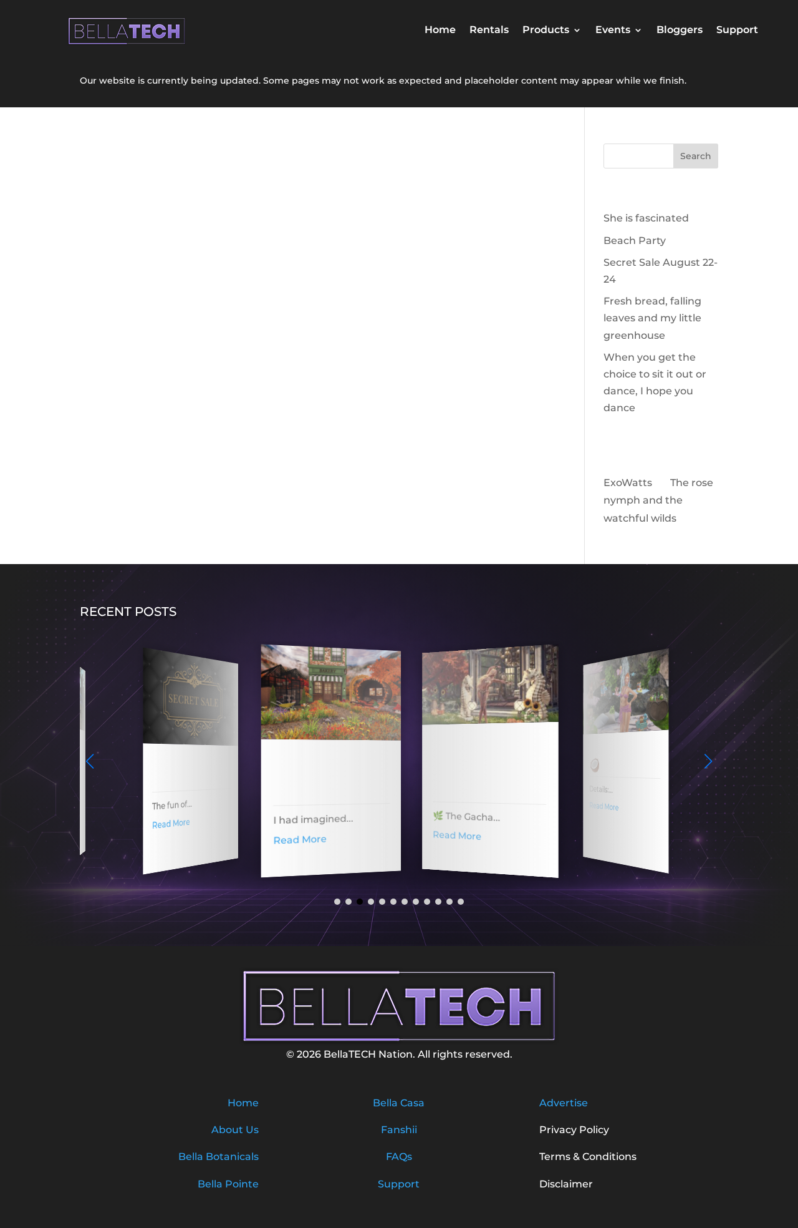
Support (737, 31)
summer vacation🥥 (610, 756)
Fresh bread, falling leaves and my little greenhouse (652, 318)
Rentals (489, 31)
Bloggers (679, 31)
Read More (163, 823)
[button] (708, 761)
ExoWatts (627, 483)
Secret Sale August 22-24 (181, 770)
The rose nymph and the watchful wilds (658, 501)
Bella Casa (399, 1103)
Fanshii (399, 1130)
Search (695, 156)
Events (612, 31)
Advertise (563, 1103)
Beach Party (634, 240)
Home (440, 31)
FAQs (399, 1156)
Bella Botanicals (218, 1156)
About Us (235, 1130)
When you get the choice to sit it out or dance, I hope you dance (473, 766)
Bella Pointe (228, 1184)
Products (545, 31)
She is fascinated (646, 218)
